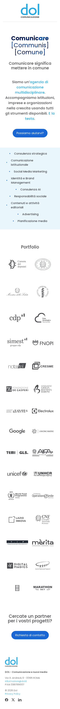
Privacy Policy (12, 693)
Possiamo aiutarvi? (30, 133)
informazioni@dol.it (16, 681)
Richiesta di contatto (30, 635)
